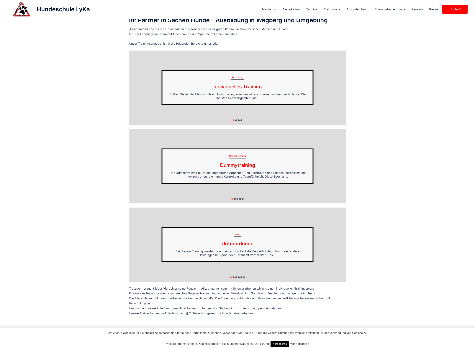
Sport (237, 234)
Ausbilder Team (357, 9)
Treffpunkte (332, 9)
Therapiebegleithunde (390, 9)
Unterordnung (238, 243)
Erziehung (237, 77)
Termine (311, 9)
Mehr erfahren (299, 343)
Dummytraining (237, 165)
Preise (433, 9)
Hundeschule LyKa (63, 9)
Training (267, 9)
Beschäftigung (237, 155)
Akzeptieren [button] (280, 343)
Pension (417, 9)
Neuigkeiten (291, 9)
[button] (234, 120)
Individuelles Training (237, 86)
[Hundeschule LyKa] (20, 9)
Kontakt (455, 9)
